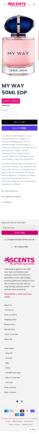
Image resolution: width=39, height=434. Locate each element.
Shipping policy (27, 424)
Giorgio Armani (10, 101)
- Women (8, 358)
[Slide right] (24, 80)
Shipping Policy (10, 320)
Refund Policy (9, 329)
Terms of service (11, 334)
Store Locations (10, 315)
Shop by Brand (10, 387)
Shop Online (9, 294)
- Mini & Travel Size (12, 378)
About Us (8, 305)
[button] (4, 4)
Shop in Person (10, 392)
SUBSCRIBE (20, 233)
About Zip (8, 339)
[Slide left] (14, 80)
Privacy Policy (9, 324)
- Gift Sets (8, 382)
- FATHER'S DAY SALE (12, 373)
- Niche (7, 368)
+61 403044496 (21, 247)
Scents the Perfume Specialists (18, 418)
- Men (6, 363)
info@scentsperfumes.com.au (21, 240)
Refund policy (17, 421)
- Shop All (8, 353)
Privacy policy (28, 421)
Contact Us (9, 310)
